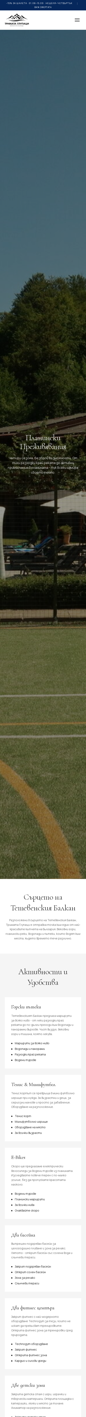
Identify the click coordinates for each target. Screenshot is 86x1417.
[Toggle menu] (77, 20)
